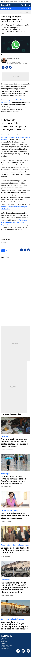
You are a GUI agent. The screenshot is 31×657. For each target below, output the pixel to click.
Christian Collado (13, 58)
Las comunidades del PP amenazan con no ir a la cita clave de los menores (15, 515)
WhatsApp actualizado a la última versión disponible (14, 222)
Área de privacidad (6, 645)
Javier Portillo (5, 556)
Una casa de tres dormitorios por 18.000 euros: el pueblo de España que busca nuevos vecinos (14, 625)
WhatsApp (6, 8)
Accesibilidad (5, 646)
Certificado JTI (5, 648)
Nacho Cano (17, 1)
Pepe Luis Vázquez (6, 521)
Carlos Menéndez (6, 486)
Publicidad (4, 638)
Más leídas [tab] (5, 257)
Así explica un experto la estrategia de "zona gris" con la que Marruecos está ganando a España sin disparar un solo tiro (14, 587)
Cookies (3, 643)
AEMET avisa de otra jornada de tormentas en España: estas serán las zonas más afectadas (13, 480)
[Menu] (29, 5)
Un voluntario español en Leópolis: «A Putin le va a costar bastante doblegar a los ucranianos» (14, 442)
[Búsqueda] (22, 4)
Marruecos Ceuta (8, 1)
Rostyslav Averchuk (7, 450)
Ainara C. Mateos (6, 632)
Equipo (3, 640)
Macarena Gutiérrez (7, 595)
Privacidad (4, 641)
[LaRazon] (7, 5)
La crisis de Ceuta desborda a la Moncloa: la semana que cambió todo (15, 550)
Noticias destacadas (11, 414)
